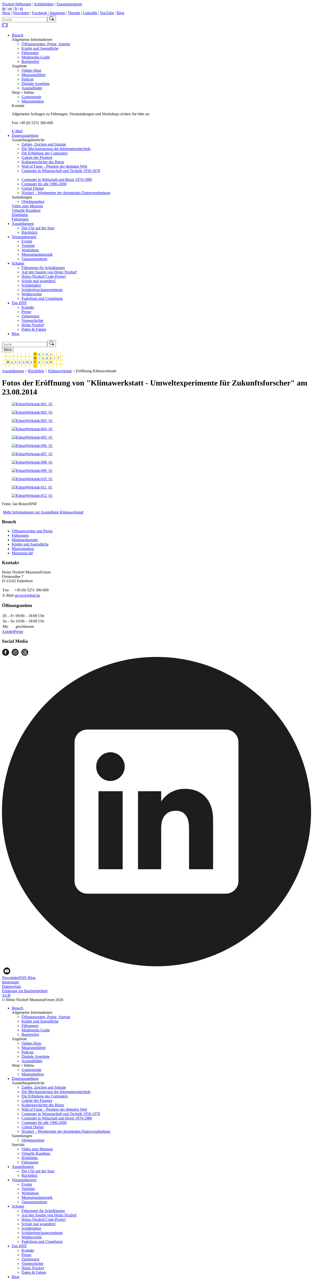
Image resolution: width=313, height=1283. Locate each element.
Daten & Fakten (34, 329)
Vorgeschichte (32, 320)
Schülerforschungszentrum (42, 290)
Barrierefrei (30, 61)
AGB (6, 995)
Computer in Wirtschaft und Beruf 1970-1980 (57, 179)
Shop (6, 13)
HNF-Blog (27, 978)
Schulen (18, 263)
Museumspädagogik (37, 254)
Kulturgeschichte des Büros (43, 162)
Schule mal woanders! (39, 281)
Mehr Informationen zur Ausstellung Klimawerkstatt (43, 512)
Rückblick (29, 232)
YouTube (107, 13)
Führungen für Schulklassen (43, 268)
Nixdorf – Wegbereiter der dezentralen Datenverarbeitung (66, 193)
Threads (74, 13)
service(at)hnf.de (27, 595)
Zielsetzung (30, 316)
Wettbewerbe (32, 294)
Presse (26, 312)
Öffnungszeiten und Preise (32, 531)
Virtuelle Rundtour (26, 210)
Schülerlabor (44, 4)
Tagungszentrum (69, 4)
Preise (18, 632)
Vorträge (28, 246)
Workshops (30, 250)
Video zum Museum (27, 206)
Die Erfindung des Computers (45, 153)
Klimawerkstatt (60, 371)
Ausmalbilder (32, 88)
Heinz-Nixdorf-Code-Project (44, 276)
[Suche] (51, 18)
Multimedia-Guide (36, 57)
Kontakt (28, 307)
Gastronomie (31, 97)
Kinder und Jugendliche (40, 48)
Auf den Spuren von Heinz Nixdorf (49, 272)
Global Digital (33, 188)
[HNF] (33, 366)
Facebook (39, 13)
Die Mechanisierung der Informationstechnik (56, 149)
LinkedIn (90, 13)
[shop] (5, 27)
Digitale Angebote (36, 84)
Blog (120, 13)
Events (27, 241)
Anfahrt (8, 632)
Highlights (20, 215)
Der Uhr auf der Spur (38, 228)
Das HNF (19, 303)
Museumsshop (33, 101)
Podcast (28, 79)
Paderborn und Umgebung (42, 298)
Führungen (30, 53)
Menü (8, 349)
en (10, 8)
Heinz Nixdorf (33, 325)
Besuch (17, 35)
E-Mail (17, 131)
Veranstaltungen (24, 237)
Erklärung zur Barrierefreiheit (24, 991)
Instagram (57, 13)
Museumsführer (34, 75)
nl (21, 8)
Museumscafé (22, 553)
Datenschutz (11, 986)
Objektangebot (33, 201)
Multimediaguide (25, 540)
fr (16, 8)
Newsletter (21, 13)
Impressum (10, 982)
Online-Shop (31, 70)
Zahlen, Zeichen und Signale (44, 144)
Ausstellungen (23, 224)
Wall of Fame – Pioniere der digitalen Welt (54, 166)
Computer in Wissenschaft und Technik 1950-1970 (61, 171)
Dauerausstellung (25, 135)
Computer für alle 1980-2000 (44, 184)
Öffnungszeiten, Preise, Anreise (46, 44)
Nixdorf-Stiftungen (16, 4)
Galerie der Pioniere (37, 157)
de (4, 8)
